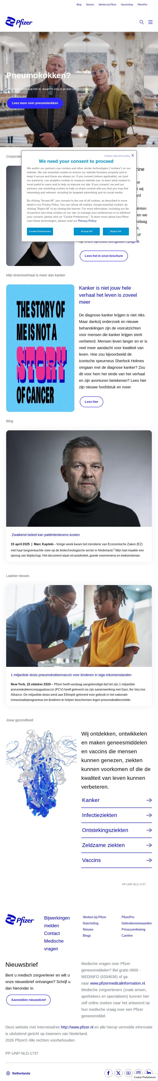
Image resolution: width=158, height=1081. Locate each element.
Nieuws (90, 4)
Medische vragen (54, 944)
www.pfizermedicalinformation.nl (117, 983)
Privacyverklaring (133, 929)
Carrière (127, 935)
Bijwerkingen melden (57, 921)
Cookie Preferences (145, 1077)
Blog (79, 4)
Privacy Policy (87, 220)
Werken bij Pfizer (107, 4)
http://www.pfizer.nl (77, 1027)
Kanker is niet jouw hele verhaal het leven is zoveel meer (108, 295)
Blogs (87, 935)
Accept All (86, 231)
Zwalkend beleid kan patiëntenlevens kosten (46, 535)
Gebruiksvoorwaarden (137, 923)
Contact (52, 933)
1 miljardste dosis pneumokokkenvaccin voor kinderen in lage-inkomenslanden (71, 675)
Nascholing (127, 4)
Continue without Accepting (119, 155)
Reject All (115, 231)
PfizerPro (142, 4)
